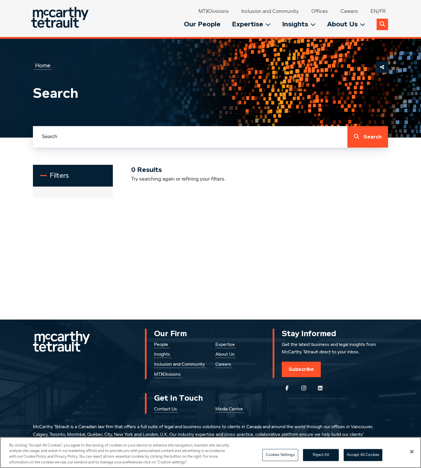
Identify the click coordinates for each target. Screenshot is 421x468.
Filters (63, 178)
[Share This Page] (382, 67)
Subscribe (301, 369)
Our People (202, 24)
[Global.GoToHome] (60, 18)
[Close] (412, 451)
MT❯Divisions (213, 11)
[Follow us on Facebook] (287, 388)
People (161, 344)
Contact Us (165, 409)
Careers (349, 11)
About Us (342, 24)
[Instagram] (303, 388)
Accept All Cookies (363, 455)
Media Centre (229, 409)
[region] (210, 452)
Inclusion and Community (270, 11)
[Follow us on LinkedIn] (320, 388)
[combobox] (190, 137)
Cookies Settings (280, 455)
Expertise (247, 24)
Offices (319, 11)
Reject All (321, 455)
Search (372, 137)
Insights (295, 24)
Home (42, 65)
